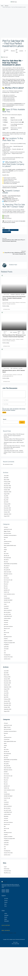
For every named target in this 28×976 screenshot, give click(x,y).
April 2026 (6, 477)
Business (6, 5)
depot (5, 547)
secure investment (14, 229)
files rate (6, 588)
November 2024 (7, 510)
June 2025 (6, 497)
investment (13, 294)
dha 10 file (6, 553)
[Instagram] (7, 891)
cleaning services (7, 541)
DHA (11, 332)
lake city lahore (7, 612)
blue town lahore (7, 533)
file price (6, 586)
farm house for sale (8, 579)
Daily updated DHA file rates (10, 545)
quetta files (6, 646)
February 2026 (7, 481)
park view (6, 624)
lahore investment (8, 610)
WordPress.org (7, 872)
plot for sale (17, 51)
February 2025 (7, 503)
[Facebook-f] (3, 891)
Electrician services (8, 573)
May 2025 (6, 499)
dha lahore (6, 559)
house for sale (7, 602)
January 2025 (7, 505)
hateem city (6, 592)
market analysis (7, 618)
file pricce (6, 583)
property (21, 50)
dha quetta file (7, 569)
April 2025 (6, 501)
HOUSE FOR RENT (8, 600)
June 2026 (6, 475)
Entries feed (6, 868)
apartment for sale (8, 529)
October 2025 (7, 489)
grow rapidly (5, 229)
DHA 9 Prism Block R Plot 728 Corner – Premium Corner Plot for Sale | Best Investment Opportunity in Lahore (14, 447)
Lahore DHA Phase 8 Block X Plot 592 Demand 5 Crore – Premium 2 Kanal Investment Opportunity (13, 298)
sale (5, 652)
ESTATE (5, 575)
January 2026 (7, 483)
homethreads (7, 598)
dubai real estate (7, 571)
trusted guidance (6, 232)
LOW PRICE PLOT (8, 616)
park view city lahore (8, 626)
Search (4, 419)
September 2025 (7, 491)
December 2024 (7, 508)
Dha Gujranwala (7, 557)
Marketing (6, 620)
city (4, 539)
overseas (6, 622)
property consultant (8, 640)
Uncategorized (7, 654)
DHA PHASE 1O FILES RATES (10, 563)
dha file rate (6, 555)
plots (5, 634)
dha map (6, 561)
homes (5, 596)
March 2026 (6, 479)
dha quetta (6, 567)
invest (5, 604)
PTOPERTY (6, 644)
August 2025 (6, 493)
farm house (6, 577)
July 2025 (6, 495)
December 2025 (7, 485)
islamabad (6, 608)
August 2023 (6, 516)
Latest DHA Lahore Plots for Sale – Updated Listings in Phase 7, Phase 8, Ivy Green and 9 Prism (13, 452)
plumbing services (8, 636)
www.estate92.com (12, 201)
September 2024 (7, 514)
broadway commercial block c (10, 535)
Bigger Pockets (7, 531)
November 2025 (7, 487)
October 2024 (7, 512)
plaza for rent (7, 628)
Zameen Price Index (8, 656)
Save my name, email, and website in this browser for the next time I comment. (13, 409)
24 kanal (6, 527)
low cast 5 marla (7, 614)
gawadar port (7, 590)
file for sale (6, 581)
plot (5, 630)
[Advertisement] (14, 23)
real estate (23, 294)
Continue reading (5, 306)
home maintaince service (9, 594)
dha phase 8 (6, 565)
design (5, 549)
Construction (6, 543)
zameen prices (7, 658)
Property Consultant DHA (9, 642)
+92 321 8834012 (6, 927)
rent (5, 650)
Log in (5, 866)
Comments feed (7, 870)
